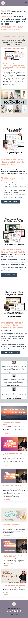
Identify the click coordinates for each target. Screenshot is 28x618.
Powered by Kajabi (14, 614)
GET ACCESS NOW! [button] (9, 275)
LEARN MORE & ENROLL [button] (11, 201)
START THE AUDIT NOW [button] (11, 352)
